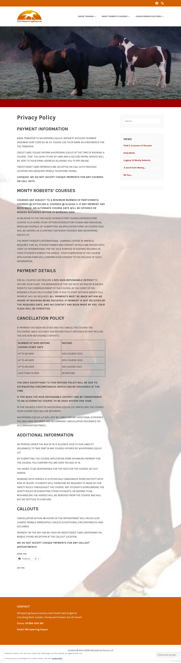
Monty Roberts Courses (115, 16)
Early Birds (129, 153)
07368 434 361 (34, 623)
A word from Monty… (135, 167)
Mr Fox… (128, 175)
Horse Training (86, 16)
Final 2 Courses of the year (138, 145)
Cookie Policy (57, 658)
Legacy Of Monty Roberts (137, 160)
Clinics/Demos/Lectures (148, 16)
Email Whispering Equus (32, 629)
